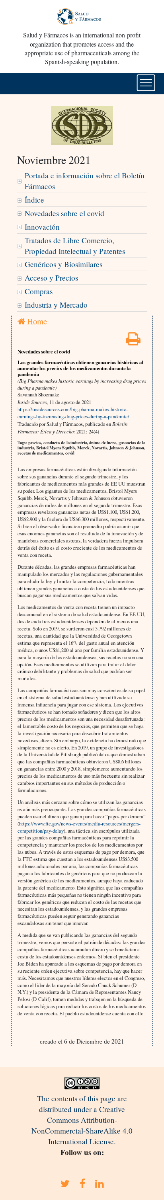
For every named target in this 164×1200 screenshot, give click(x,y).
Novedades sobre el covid (64, 213)
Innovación (42, 227)
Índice (34, 200)
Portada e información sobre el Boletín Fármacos (84, 180)
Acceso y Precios (51, 278)
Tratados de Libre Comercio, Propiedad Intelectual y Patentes (75, 245)
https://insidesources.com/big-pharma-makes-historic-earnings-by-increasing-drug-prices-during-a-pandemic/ (73, 413)
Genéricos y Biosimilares (63, 264)
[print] (133, 341)
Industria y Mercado (56, 305)
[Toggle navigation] (146, 82)
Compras (39, 291)
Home (36, 321)
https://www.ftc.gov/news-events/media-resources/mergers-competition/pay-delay (79, 827)
